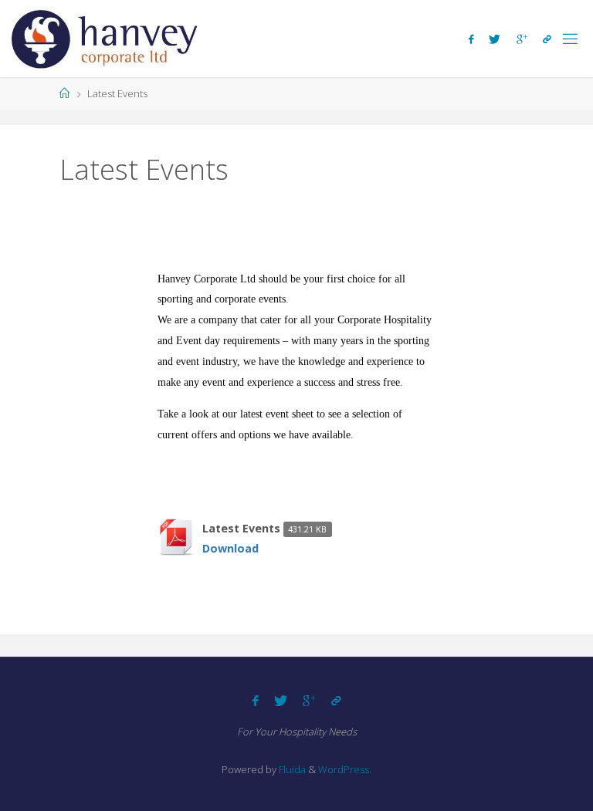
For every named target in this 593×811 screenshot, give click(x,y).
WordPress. (344, 769)
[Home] (64, 93)
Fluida (291, 769)
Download (230, 548)
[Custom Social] (547, 39)
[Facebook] (471, 39)
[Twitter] (494, 39)
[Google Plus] (522, 39)
